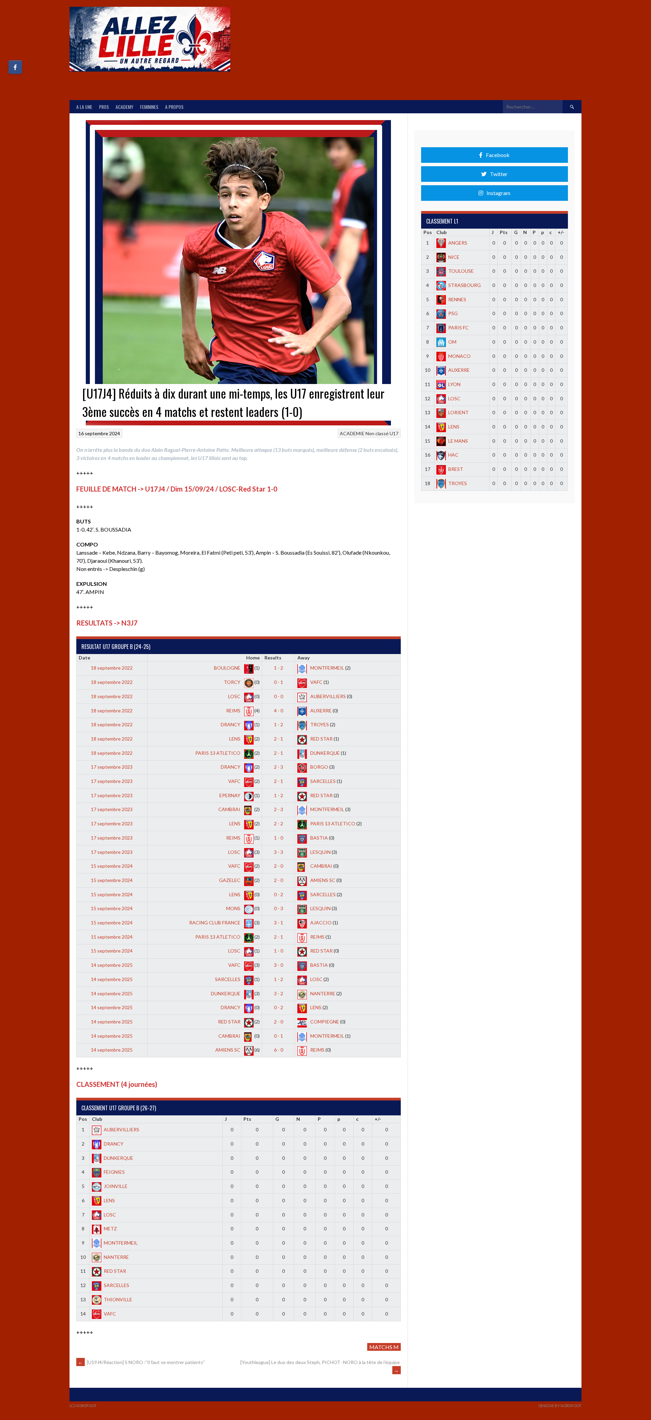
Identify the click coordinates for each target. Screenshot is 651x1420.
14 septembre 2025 (112, 965)
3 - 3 (278, 852)
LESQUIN (320, 852)
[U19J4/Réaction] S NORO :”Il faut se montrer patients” (141, 1362)
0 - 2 (278, 894)
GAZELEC (230, 880)
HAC (453, 455)
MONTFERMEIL (326, 668)
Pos (83, 1119)
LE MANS (458, 441)
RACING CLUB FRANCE (215, 922)
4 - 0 (278, 710)
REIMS (233, 710)
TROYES (319, 724)
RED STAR (321, 739)
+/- (378, 1119)
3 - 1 (278, 922)
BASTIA (318, 838)
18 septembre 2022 (112, 668)
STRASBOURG (464, 285)
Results (272, 657)
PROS (104, 106)
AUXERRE (320, 710)
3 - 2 (278, 993)
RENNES (457, 299)
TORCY (232, 682)
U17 (394, 433)
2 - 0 (278, 866)
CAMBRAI (229, 809)
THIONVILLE (118, 1299)
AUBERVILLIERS (327, 696)
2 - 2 (278, 823)
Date (84, 657)
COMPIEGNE (324, 1021)
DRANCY (231, 724)
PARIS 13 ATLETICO (218, 753)
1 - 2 (278, 668)
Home (253, 657)
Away (303, 657)
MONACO (459, 356)
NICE (453, 257)
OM (452, 342)
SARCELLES (322, 781)
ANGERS (457, 243)
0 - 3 (278, 908)
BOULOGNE (227, 668)
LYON (454, 384)
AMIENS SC (322, 880)
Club (97, 1119)
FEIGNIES (114, 1172)
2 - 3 (278, 767)
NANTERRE (322, 993)
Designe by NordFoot (559, 1405)
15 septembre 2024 (112, 866)
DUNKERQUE (324, 753)
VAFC (315, 682)
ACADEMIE (352, 433)
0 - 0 (278, 696)
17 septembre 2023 (112, 767)
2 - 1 (278, 739)
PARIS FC (458, 327)
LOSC (234, 696)
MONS (233, 908)
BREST (455, 469)
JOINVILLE (115, 1186)
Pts (247, 1119)
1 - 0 (278, 838)
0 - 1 (278, 682)
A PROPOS (174, 106)
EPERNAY (230, 795)
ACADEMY (124, 106)
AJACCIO (320, 922)
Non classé (377, 433)
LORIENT (458, 412)
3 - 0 (278, 965)
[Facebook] (15, 67)
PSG (453, 313)
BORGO (318, 767)
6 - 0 (278, 1050)
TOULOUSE (461, 271)
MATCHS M (384, 1347)
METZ (110, 1228)
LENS (235, 739)
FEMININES (149, 106)
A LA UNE (84, 106)
